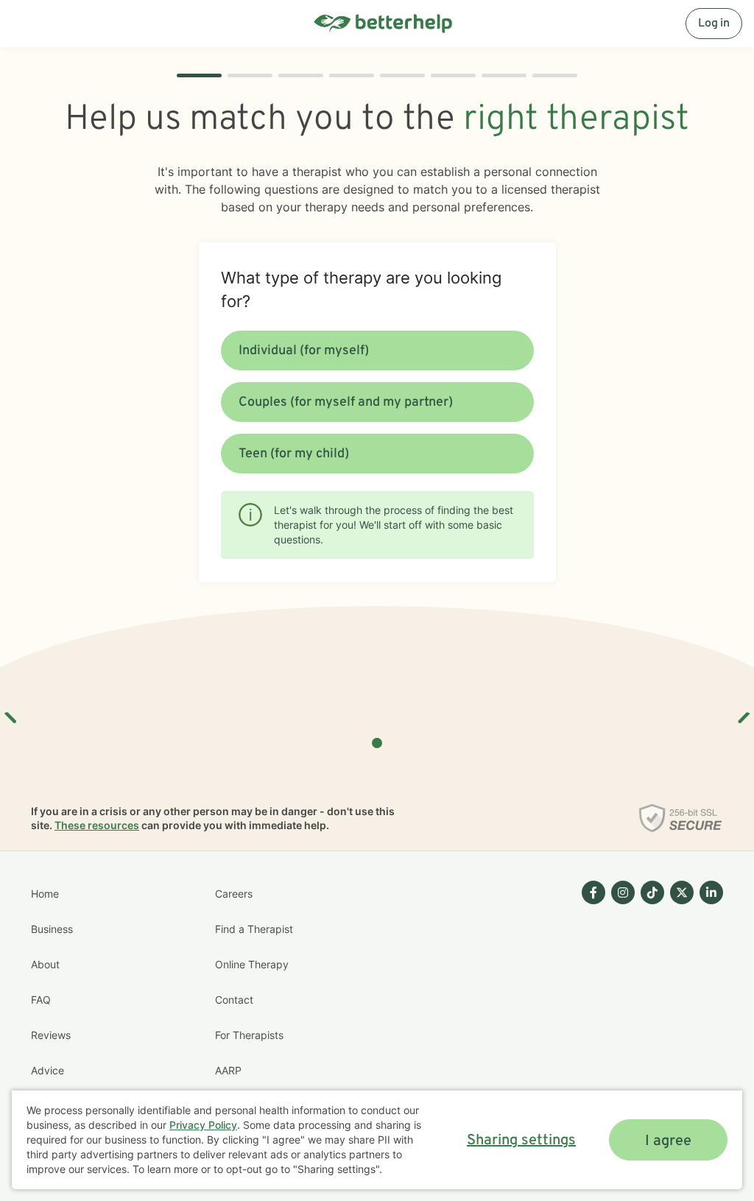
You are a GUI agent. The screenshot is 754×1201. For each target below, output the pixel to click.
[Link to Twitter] (682, 892)
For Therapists (249, 1035)
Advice (47, 1070)
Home (45, 893)
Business (52, 929)
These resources (96, 825)
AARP (228, 1070)
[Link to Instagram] (623, 892)
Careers (234, 893)
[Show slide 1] (377, 743)
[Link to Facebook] (593, 892)
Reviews (51, 1035)
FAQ (41, 999)
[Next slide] (743, 712)
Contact (234, 999)
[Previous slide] (11, 712)
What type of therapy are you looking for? (361, 289)
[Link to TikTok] (652, 892)
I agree (668, 1141)
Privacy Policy (203, 1125)
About (45, 964)
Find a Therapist (254, 929)
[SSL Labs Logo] (680, 818)
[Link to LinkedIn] (711, 892)
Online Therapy (252, 964)
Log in (714, 23)
